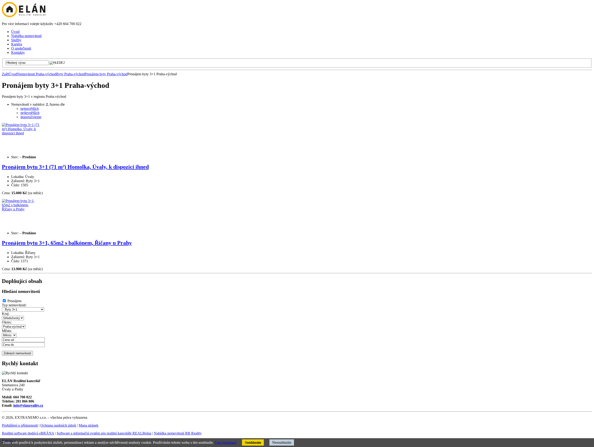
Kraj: (5, 314)
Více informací (225, 442)
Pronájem (14, 301)
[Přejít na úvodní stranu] (23, 16)
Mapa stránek (88, 425)
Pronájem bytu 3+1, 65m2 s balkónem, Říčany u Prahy (67, 243)
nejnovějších (29, 109)
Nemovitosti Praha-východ (36, 74)
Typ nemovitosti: (14, 305)
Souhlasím (253, 442)
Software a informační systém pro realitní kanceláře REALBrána (104, 433)
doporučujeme (30, 117)
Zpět (5, 74)
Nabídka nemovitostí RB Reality (178, 433)
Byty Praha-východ (70, 74)
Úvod (13, 74)
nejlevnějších (29, 113)
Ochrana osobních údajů (58, 425)
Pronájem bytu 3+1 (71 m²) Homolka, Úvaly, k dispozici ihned (75, 167)
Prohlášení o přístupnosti (20, 425)
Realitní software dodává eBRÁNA (28, 433)
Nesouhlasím (281, 442)
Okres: (7, 322)
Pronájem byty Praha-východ (106, 74)
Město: (7, 331)
